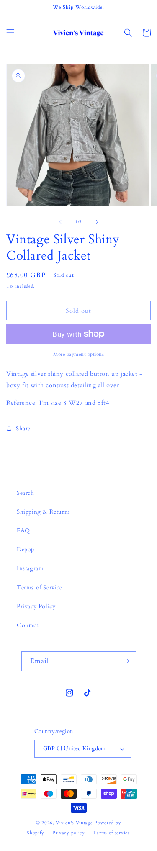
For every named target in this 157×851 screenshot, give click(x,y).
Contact (27, 625)
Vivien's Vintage (74, 823)
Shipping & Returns (43, 512)
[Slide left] (60, 222)
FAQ (23, 531)
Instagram (30, 568)
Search (25, 493)
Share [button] (23, 428)
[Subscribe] (126, 661)
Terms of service (111, 833)
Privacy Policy (36, 606)
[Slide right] (97, 222)
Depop (25, 549)
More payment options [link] (78, 354)
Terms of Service (39, 587)
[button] (10, 32)
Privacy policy (68, 833)
